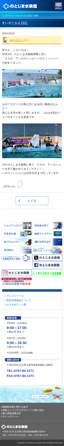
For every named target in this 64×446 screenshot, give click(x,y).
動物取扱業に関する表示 (15, 407)
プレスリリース (15, 295)
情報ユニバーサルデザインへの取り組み (23, 410)
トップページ (8, 16)
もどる (31, 200)
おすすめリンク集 (16, 304)
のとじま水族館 (20, 6)
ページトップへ (47, 392)
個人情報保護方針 (11, 413)
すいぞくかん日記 (24, 16)
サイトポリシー (10, 416)
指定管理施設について (18, 300)
